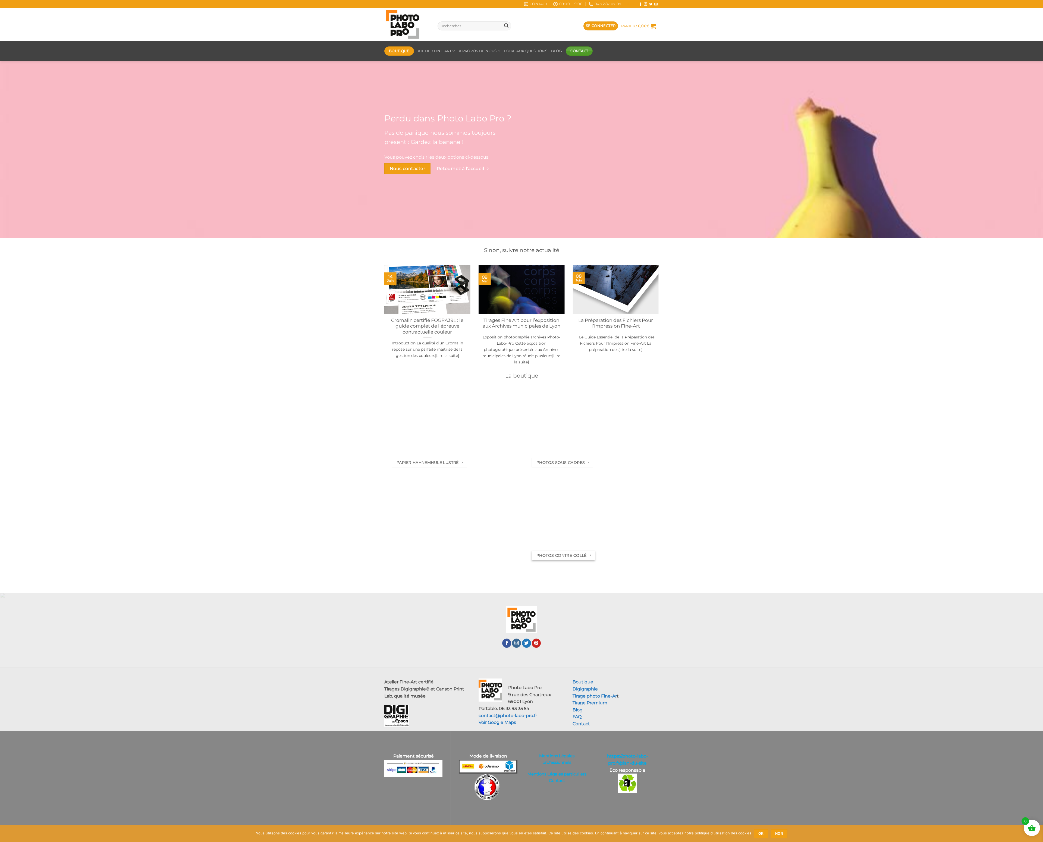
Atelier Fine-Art (434, 51)
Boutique (583, 681)
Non (779, 833)
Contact (581, 723)
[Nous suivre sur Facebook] (640, 4)
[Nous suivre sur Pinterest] (536, 643)
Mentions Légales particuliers (556, 774)
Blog (630, 4)
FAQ (577, 716)
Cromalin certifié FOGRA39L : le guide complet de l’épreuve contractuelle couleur (427, 326)
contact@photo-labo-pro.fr (508, 715)
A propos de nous (478, 51)
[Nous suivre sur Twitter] (650, 4)
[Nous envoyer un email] (656, 4)
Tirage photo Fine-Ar (595, 696)
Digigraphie (585, 689)
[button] (600, 25)
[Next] (660, 322)
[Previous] (383, 322)
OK (761, 833)
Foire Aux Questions (525, 51)
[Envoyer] (506, 26)
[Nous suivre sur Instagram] (645, 4)
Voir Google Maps (497, 722)
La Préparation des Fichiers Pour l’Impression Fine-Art (615, 323)
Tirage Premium (590, 702)
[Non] (1035, 835)
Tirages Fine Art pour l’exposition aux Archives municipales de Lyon (521, 323)
